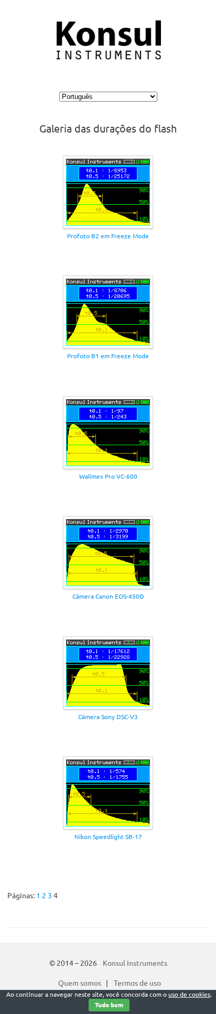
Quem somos (79, 983)
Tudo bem (109, 1004)
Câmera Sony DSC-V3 (108, 716)
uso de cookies (189, 994)
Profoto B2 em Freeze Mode (108, 236)
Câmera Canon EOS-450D (108, 596)
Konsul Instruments (135, 963)
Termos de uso (137, 983)
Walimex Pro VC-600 (108, 476)
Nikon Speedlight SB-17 (108, 836)
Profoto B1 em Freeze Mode (108, 355)
